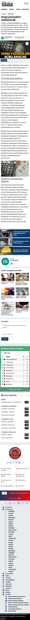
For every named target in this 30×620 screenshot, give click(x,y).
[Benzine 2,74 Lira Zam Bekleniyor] (7, 277)
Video (7, 575)
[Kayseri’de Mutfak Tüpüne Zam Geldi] (22, 291)
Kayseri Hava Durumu (23, 468)
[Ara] (25, 3)
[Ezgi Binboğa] (5, 261)
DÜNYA (10, 524)
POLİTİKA (11, 532)
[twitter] (9, 503)
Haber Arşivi (21, 486)
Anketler (8, 588)
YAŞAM (10, 540)
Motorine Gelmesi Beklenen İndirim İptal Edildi (7, 298)
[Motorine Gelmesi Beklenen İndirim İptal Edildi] (7, 291)
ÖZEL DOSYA (12, 530)
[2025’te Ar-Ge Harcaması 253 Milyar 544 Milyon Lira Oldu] (22, 277)
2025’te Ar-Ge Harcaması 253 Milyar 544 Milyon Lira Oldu (22, 283)
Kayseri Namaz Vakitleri (6, 475)
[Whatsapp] (22, 462)
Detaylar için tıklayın (15, 389)
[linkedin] (27, 503)
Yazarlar (8, 578)
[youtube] (18, 503)
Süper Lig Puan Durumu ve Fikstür (18, 605)
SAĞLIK (10, 534)
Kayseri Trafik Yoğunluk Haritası (20, 475)
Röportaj (8, 584)
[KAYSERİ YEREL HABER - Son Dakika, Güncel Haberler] (7, 3)
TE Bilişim (19, 498)
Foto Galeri (9, 573)
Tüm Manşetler (21, 480)
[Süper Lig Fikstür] (28, 395)
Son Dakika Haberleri (8, 486)
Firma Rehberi (9, 580)
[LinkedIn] (16, 462)
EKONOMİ (25, 9)
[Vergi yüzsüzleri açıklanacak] (15, 49)
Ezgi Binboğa (14, 260)
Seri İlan (8, 582)
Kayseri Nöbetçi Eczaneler (6, 469)
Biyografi (8, 586)
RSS (5, 493)
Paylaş (4, 60)
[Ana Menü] (27, 3)
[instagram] (14, 503)
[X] (10, 462)
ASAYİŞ (18, 9)
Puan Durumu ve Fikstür (6, 481)
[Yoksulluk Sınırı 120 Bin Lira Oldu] (22, 306)
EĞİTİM (10, 526)
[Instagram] (13, 462)
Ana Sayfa (8, 507)
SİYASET (11, 9)
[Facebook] (7, 462)
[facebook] (5, 503)
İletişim (10, 542)
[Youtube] (19, 462)
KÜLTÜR (10, 519)
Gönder (4, 339)
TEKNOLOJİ (12, 538)
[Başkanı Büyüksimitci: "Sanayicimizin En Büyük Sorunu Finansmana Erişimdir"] (7, 306)
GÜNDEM (4, 9)
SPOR (10, 536)
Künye (7, 590)
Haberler (3, 14)
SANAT (10, 522)
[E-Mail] (11, 264)
